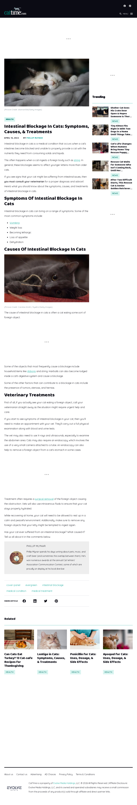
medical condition (16, 590)
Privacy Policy (66, 774)
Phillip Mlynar (34, 138)
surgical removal (44, 498)
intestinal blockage (52, 585)
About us (8, 774)
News (115, 121)
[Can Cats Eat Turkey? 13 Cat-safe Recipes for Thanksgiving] (19, 639)
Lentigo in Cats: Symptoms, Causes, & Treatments (51, 658)
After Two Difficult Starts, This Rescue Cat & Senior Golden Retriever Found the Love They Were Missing (121, 184)
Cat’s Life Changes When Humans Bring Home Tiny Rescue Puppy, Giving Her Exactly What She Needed (121, 148)
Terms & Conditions (85, 774)
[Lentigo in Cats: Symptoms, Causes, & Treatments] (52, 639)
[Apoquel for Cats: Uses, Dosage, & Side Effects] (118, 639)
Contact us (21, 774)
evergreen (31, 585)
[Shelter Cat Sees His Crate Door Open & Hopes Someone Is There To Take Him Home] (100, 112)
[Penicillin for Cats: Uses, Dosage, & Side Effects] (85, 639)
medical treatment (42, 590)
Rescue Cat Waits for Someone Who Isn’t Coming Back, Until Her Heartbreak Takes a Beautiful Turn (121, 166)
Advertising (36, 774)
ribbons (31, 371)
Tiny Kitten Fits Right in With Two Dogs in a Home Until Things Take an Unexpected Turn (120, 130)
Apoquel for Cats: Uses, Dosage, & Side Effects (115, 658)
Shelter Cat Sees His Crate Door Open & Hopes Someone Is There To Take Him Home (121, 112)
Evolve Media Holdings (64, 783)
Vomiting (15, 222)
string (77, 160)
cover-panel (13, 585)
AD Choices (50, 774)
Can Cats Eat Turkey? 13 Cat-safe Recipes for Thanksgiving (18, 660)
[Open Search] (120, 13)
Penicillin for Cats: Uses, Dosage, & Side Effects (83, 658)
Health (10, 119)
